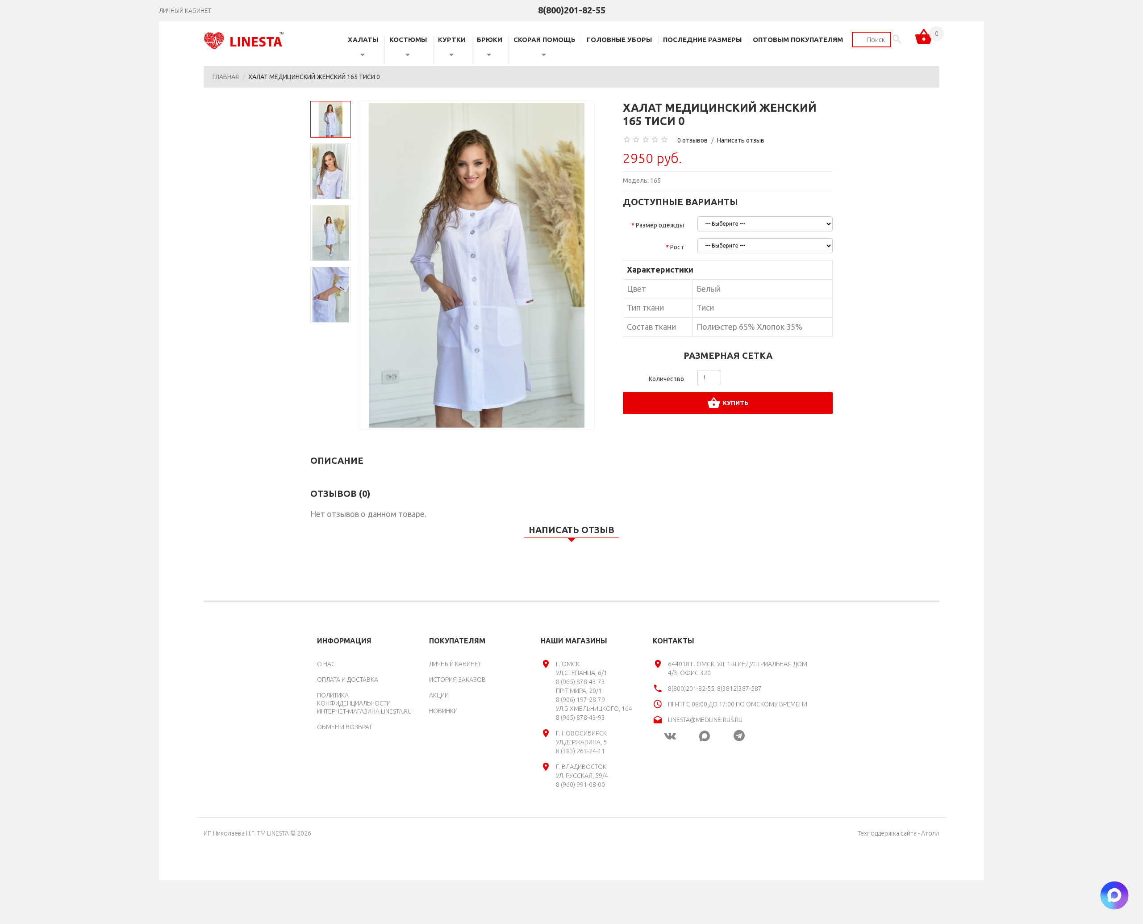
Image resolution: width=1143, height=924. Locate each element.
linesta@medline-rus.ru (705, 719)
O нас (326, 664)
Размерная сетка (728, 355)
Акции (439, 695)
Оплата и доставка (347, 679)
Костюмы (408, 39)
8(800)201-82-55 (571, 10)
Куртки (452, 39)
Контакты (673, 641)
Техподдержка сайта (887, 833)
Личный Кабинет (455, 664)
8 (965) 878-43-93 (580, 717)
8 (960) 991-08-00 (580, 784)
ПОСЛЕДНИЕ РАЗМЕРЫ (702, 39)
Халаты (363, 39)
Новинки (443, 710)
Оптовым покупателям (798, 39)
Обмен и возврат (344, 727)
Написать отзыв (740, 140)
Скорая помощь (544, 39)
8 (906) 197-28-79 (580, 699)
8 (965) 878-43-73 (580, 681)
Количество (666, 378)
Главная (226, 76)
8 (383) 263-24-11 (580, 751)
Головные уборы (619, 39)
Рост (677, 247)
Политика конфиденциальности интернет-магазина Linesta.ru (364, 703)
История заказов (457, 679)
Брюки (489, 39)
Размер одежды (660, 225)
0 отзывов (692, 140)
